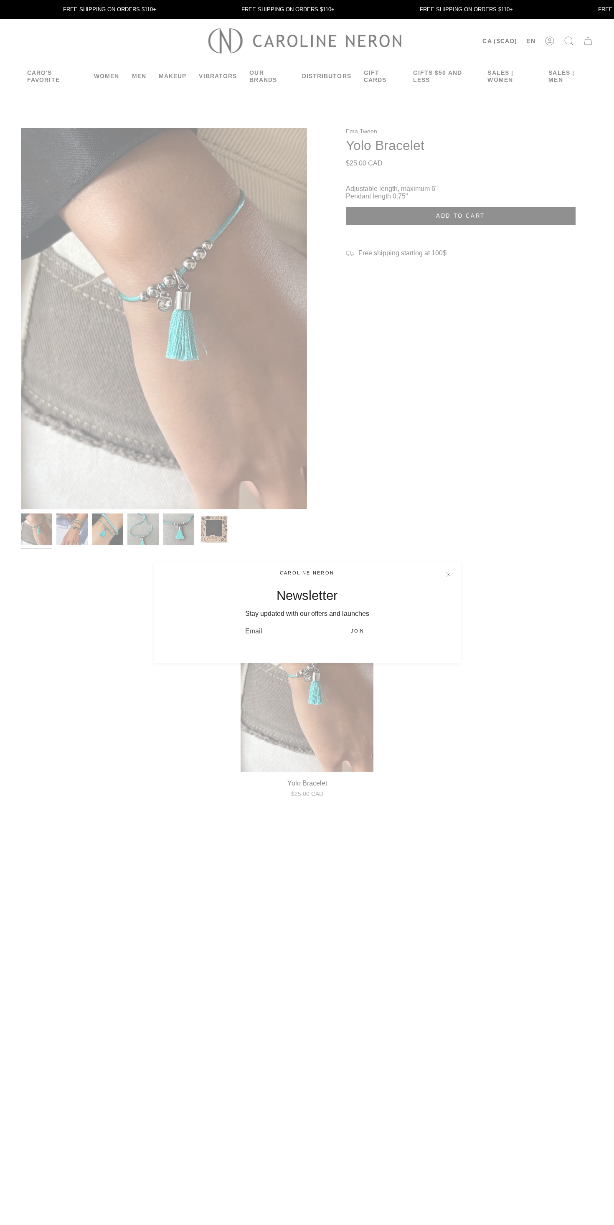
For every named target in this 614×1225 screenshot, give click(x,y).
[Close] (448, 574)
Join (357, 630)
